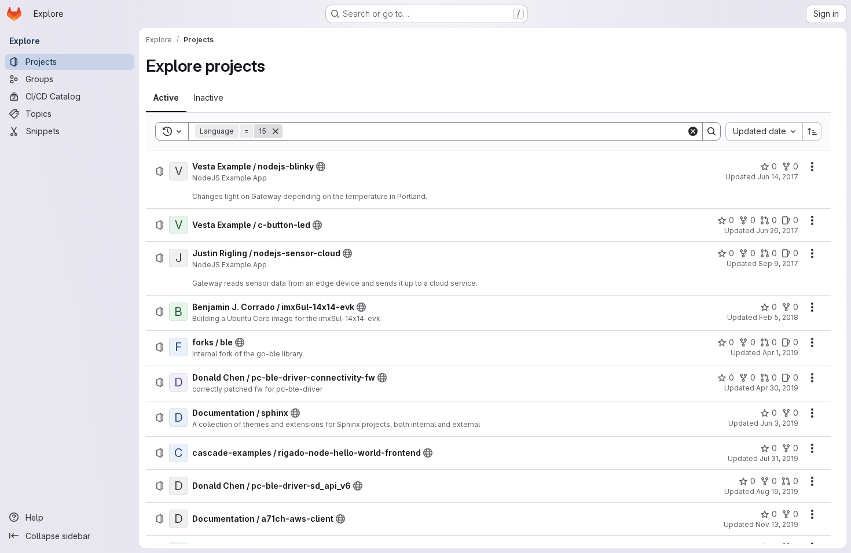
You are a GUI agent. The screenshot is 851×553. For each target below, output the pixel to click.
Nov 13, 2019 (776, 524)
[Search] (711, 131)
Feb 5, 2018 (778, 317)
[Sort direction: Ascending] (812, 131)
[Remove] (276, 131)
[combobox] (763, 131)
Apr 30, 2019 (777, 388)
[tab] (166, 97)
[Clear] (693, 131)
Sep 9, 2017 (778, 263)
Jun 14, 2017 (777, 176)
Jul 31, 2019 (779, 458)
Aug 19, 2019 (777, 491)
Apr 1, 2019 (780, 352)
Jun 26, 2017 (777, 230)
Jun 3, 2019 (779, 423)
